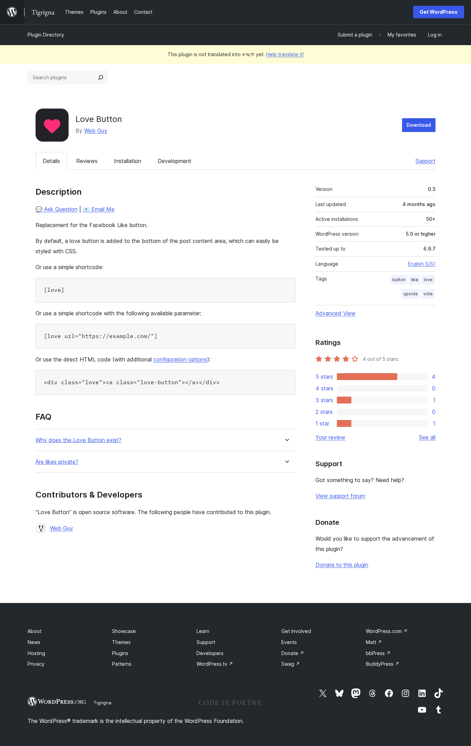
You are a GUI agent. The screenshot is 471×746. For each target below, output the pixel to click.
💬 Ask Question (57, 209)
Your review (330, 437)
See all (427, 437)
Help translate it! (285, 54)
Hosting (36, 653)
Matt (374, 642)
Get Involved (296, 631)
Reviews (87, 160)
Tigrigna (102, 702)
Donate (292, 653)
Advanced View (335, 313)
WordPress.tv (215, 664)
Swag (290, 664)
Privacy (36, 664)
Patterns (121, 664)
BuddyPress (382, 664)
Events (289, 642)
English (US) (421, 264)
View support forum (340, 495)
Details (51, 160)
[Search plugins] (101, 77)
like (414, 279)
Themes (121, 642)
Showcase (124, 631)
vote (428, 293)
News (34, 642)
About (34, 631)
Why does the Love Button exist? (78, 440)
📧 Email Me (98, 209)
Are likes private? (57, 462)
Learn (203, 631)
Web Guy (95, 130)
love (428, 279)
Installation (127, 160)
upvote (410, 293)
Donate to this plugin (341, 564)
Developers (210, 653)
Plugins (120, 653)
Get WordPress (439, 12)
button (398, 279)
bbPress (378, 653)
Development (174, 160)
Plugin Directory (46, 35)
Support (425, 160)
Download (419, 125)
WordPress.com (387, 631)
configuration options (180, 359)
